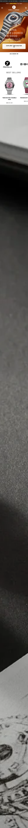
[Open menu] (3, 8)
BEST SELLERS (13, 72)
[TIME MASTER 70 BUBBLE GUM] (9, 85)
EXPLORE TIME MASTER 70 (14, 46)
